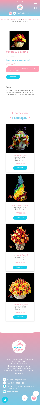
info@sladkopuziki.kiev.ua (18, 379)
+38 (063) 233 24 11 (24, 13)
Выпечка (29, 359)
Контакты (19, 373)
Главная (4, 19)
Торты (7, 359)
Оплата (30, 370)
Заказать (13, 77)
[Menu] (31, 3)
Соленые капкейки (19, 363)
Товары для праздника (19, 366)
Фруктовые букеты (30, 19)
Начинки (8, 370)
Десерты (17, 359)
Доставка (19, 370)
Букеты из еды (15, 19)
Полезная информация (19, 368)
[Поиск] (35, 8)
